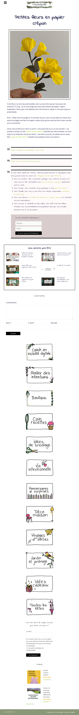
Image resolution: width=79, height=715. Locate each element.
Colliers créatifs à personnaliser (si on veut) (27, 150)
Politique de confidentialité (55, 712)
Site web (54, 323)
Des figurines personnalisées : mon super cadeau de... (63, 280)
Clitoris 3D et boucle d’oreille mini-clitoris (25, 161)
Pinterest (57, 176)
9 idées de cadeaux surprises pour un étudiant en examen (27, 255)
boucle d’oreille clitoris (18, 137)
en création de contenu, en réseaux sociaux (44, 197)
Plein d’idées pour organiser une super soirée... (27, 280)
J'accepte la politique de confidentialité (35, 649)
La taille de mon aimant (63, 265)
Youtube (48, 176)
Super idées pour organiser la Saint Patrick (29, 266)
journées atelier (60, 188)
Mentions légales (69, 712)
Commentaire (11, 302)
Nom (8, 323)
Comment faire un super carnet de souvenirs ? (64, 254)
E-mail (31, 323)
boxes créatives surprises (51, 182)
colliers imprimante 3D (34, 131)
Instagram (40, 176)
